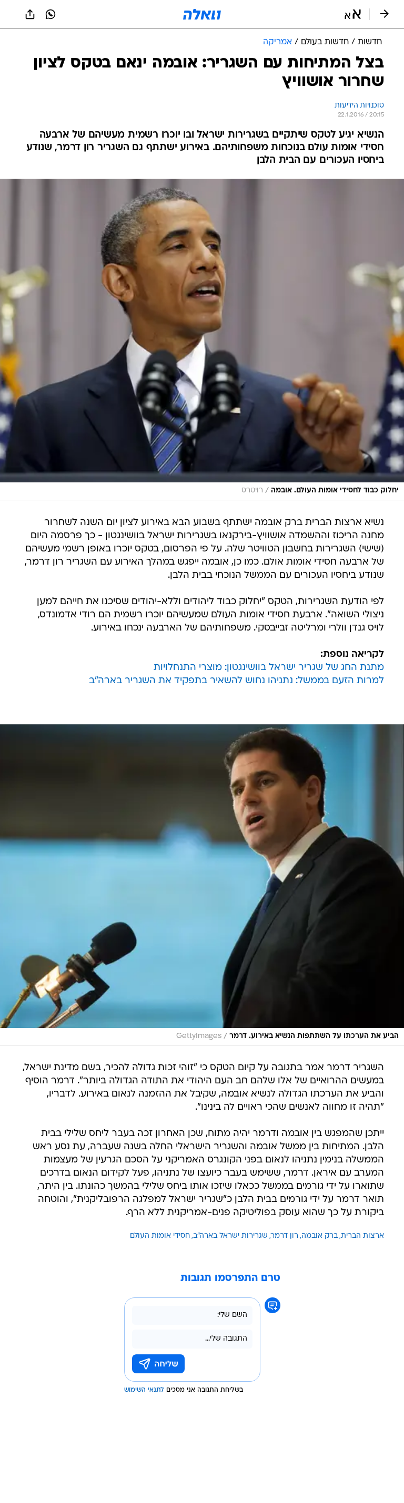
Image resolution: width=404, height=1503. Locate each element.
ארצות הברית (362, 1236)
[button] (353, 14)
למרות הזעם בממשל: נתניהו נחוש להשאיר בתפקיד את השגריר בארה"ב (236, 681)
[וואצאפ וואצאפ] (50, 14)
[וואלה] (202, 14)
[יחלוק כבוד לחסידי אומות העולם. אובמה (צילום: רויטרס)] (202, 339)
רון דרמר (284, 1236)
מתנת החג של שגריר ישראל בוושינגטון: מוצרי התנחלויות (269, 668)
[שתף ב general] (30, 14)
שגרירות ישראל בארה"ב (230, 1236)
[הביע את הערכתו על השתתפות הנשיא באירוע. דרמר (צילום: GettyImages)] (202, 885)
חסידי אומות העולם (160, 1236)
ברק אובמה (319, 1236)
